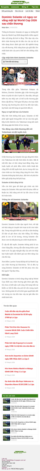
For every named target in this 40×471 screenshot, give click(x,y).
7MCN (13, 468)
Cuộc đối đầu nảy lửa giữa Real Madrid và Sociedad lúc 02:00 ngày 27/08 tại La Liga (18, 314)
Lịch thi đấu (29, 11)
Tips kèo (35, 7)
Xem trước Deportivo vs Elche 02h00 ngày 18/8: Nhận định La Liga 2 (19, 357)
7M (16, 468)
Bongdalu (5, 7)
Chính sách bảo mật (8, 463)
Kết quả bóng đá (7, 11)
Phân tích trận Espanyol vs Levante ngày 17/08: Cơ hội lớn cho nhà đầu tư (20, 344)
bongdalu (21, 468)
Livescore (15, 7)
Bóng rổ (25, 7)
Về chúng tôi (6, 461)
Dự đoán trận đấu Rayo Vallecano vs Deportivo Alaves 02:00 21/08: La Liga (19, 382)
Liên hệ (4, 464)
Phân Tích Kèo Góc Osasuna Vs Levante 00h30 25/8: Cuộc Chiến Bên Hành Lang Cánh (19, 330)
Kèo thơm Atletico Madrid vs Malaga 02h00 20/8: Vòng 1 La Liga (19, 370)
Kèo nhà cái (19, 11)
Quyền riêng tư (7, 466)
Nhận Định (5, 27)
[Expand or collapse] (25, 61)
